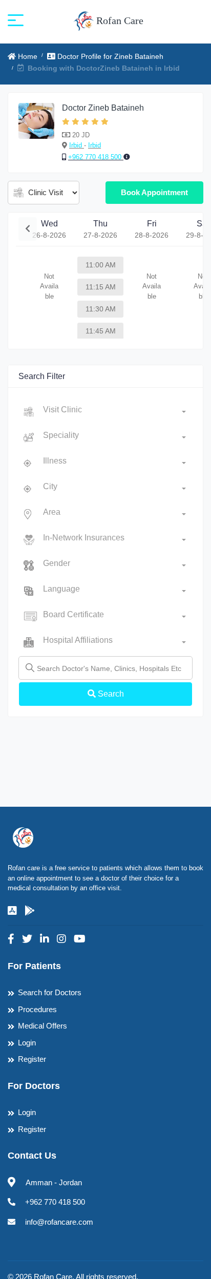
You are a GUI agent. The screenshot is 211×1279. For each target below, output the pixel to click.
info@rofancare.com (59, 1222)
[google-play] (30, 911)
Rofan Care (118, 20)
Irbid (76, 145)
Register (32, 1059)
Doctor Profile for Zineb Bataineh (109, 56)
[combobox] (114, 412)
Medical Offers (42, 1025)
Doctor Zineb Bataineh (103, 107)
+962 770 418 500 (95, 157)
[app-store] (12, 911)
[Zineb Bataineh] (36, 132)
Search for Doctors (49, 992)
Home (26, 56)
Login (27, 1042)
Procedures (37, 1009)
